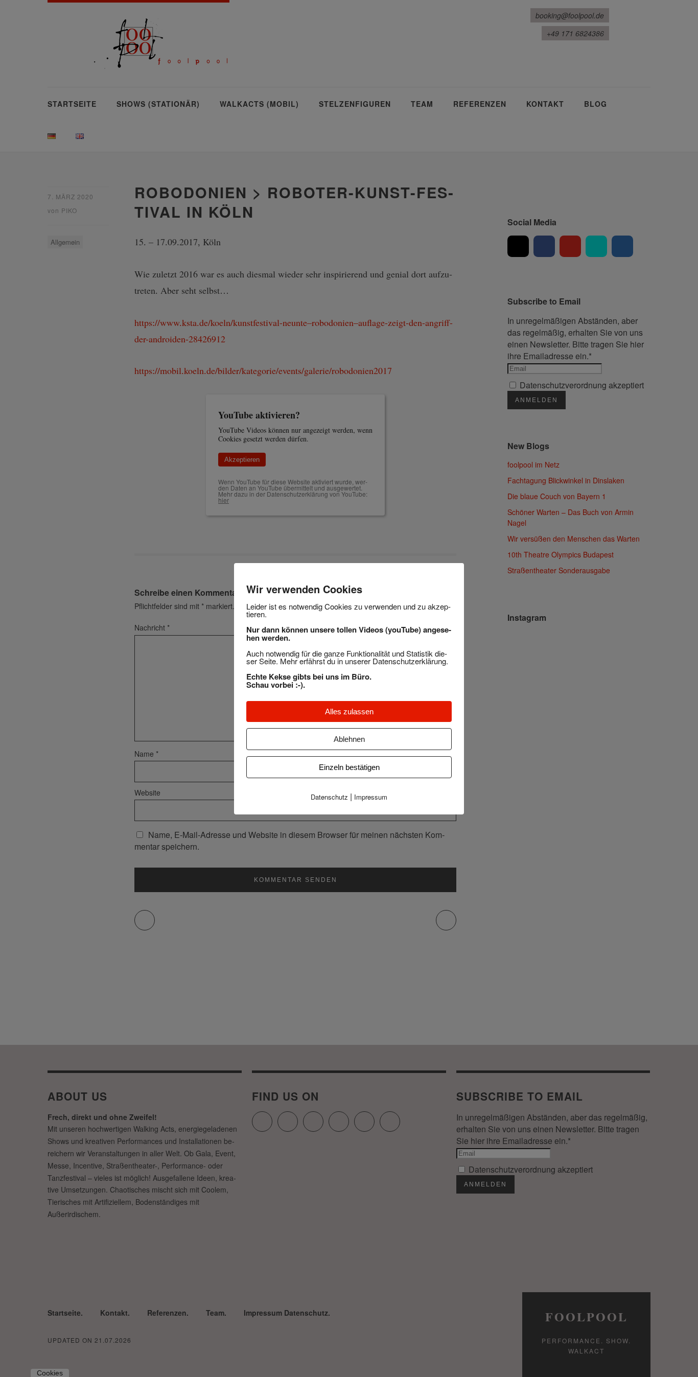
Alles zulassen (349, 711)
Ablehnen (349, 739)
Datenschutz (329, 797)
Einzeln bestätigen (349, 767)
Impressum (370, 797)
